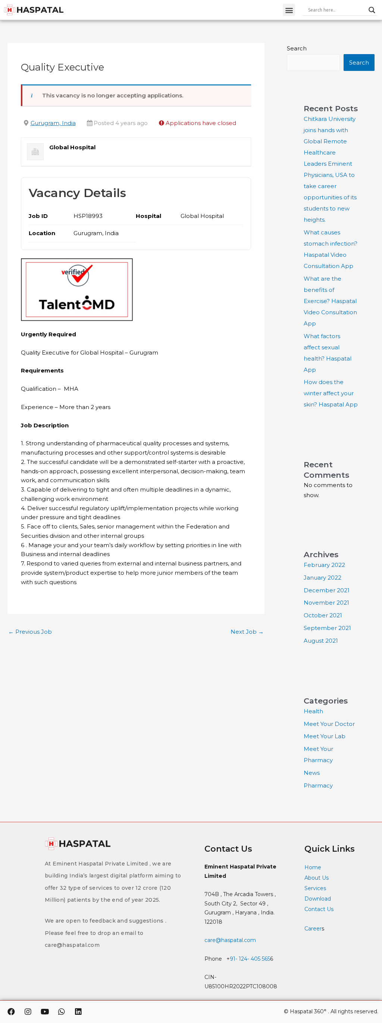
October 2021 (323, 615)
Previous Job (30, 631)
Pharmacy (318, 785)
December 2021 (327, 590)
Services (315, 888)
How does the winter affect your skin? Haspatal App (331, 393)
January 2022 (322, 577)
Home (312, 867)
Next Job (247, 631)
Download (317, 898)
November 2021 (326, 602)
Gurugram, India (53, 123)
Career (313, 928)
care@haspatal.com (230, 940)
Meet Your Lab (324, 736)
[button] (289, 10)
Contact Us (319, 909)
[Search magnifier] (372, 10)
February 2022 (324, 564)
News (312, 772)
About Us (316, 877)
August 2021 (321, 640)
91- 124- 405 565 (250, 958)
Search (297, 48)
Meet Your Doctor (329, 723)
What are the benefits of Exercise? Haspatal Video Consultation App (330, 301)
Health (313, 711)
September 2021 (327, 627)
